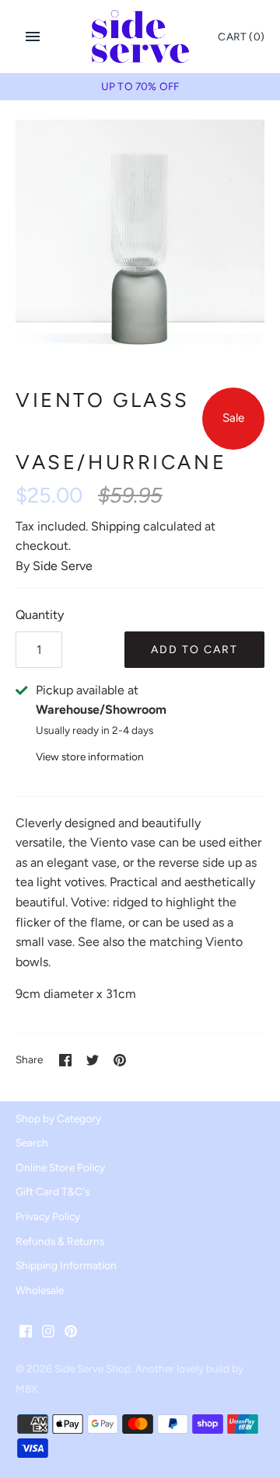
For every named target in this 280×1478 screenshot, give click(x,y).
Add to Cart (194, 649)
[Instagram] (48, 1334)
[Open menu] (33, 36)
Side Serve (63, 565)
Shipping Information (66, 1265)
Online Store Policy (60, 1167)
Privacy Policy (48, 1216)
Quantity (40, 614)
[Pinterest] (71, 1334)
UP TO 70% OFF (140, 86)
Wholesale (40, 1290)
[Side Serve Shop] (140, 36)
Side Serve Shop (92, 1368)
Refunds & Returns (60, 1241)
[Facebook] (25, 1334)
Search (32, 1142)
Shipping (115, 526)
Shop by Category (58, 1118)
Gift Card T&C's (52, 1191)
